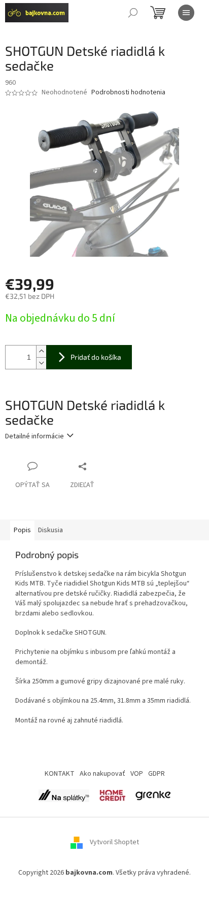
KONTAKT (60, 774)
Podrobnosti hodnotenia (128, 92)
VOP (136, 774)
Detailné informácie (34, 436)
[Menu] (186, 13)
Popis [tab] (22, 530)
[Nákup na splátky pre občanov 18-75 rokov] (112, 795)
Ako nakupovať (102, 774)
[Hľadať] (133, 13)
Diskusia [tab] (50, 530)
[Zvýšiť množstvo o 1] (41, 351)
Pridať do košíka (96, 357)
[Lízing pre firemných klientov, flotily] (152, 795)
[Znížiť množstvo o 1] (41, 363)
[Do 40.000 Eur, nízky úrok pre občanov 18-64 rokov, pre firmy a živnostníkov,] (64, 795)
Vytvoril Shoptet (114, 842)
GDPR (156, 774)
